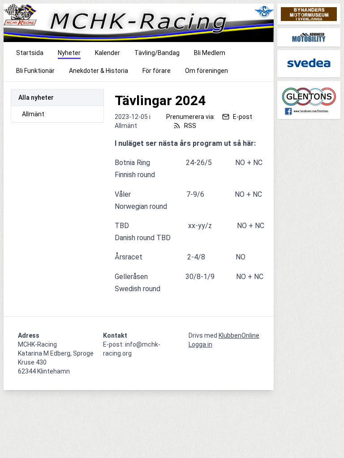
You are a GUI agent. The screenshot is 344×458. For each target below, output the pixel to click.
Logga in (200, 344)
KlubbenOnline (239, 335)
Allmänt (33, 114)
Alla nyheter (36, 97)
